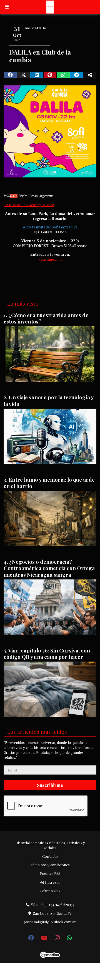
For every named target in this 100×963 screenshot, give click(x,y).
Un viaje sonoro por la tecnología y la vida (48, 400)
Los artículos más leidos (37, 731)
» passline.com (50, 259)
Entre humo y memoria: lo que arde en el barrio (49, 482)
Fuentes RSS (50, 873)
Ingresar (52, 882)
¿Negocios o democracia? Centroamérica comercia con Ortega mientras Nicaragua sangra (49, 568)
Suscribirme (50, 785)
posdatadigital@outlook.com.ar (50, 921)
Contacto (50, 856)
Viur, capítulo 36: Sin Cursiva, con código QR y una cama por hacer (47, 653)
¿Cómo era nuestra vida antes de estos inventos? (46, 318)
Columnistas (50, 890)
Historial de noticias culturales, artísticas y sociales (50, 845)
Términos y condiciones (50, 864)
